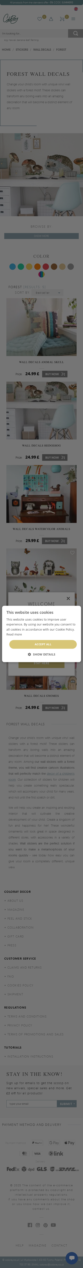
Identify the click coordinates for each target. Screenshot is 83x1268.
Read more (14, 634)
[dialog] (41, 634)
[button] (41, 654)
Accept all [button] (43, 644)
